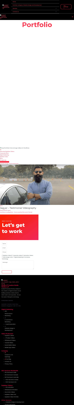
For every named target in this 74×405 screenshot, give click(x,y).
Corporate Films (4, 153)
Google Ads (3, 160)
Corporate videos (17, 255)
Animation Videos (28, 255)
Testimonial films (4, 162)
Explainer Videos (7, 255)
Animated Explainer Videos (7, 151)
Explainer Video (4, 156)
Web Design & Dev (8, 257)
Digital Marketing (4, 155)
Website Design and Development (9, 163)
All (0, 149)
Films (1, 158)
